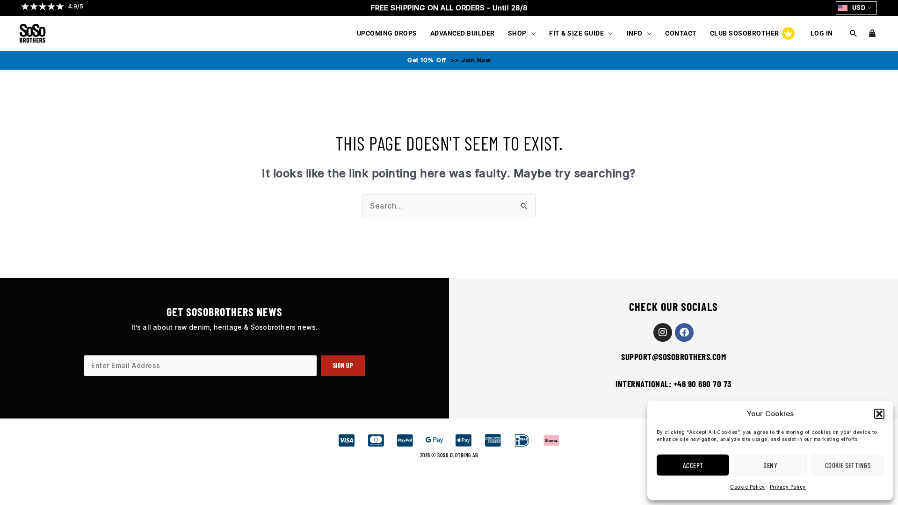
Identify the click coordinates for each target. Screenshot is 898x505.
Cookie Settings (848, 465)
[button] (879, 413)
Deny (770, 465)
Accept (693, 465)
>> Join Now (469, 60)
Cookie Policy (747, 487)
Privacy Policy (788, 487)
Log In (822, 33)
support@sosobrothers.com (673, 356)
